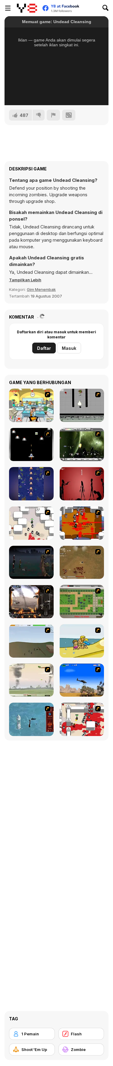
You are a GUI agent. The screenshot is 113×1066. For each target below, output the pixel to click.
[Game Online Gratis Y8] (27, 8)
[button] (25, 279)
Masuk (69, 348)
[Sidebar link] (8, 8)
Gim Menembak (41, 289)
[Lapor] (53, 115)
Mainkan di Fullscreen (56, 93)
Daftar (44, 348)
